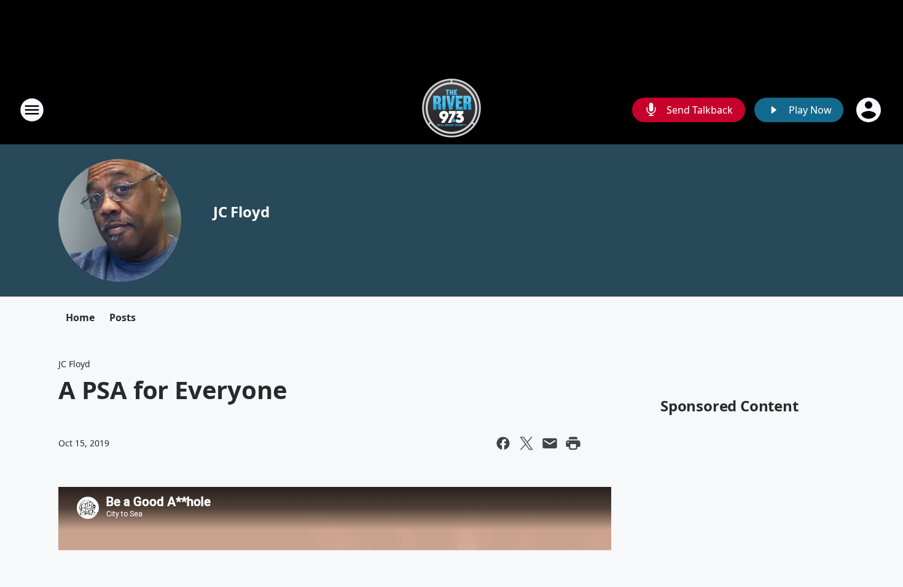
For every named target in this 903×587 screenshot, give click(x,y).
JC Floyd (241, 211)
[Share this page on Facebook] (503, 443)
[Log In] (869, 110)
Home (80, 317)
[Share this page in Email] (549, 443)
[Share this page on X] (526, 443)
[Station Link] (451, 109)
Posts (122, 317)
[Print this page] (573, 443)
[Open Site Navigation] (32, 110)
